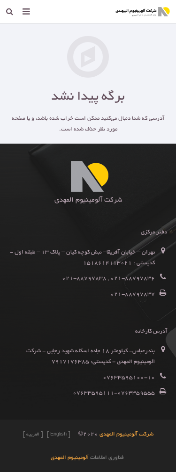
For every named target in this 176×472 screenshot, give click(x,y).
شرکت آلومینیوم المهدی (126, 434)
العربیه (32, 434)
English (58, 434)
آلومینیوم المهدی (70, 458)
